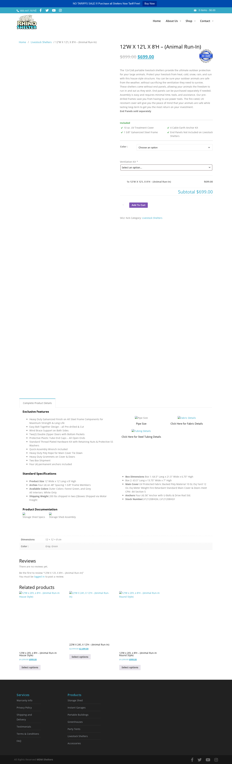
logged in (39, 576)
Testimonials (24, 726)
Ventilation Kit (129, 161)
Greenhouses (75, 721)
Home (22, 42)
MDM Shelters (45, 759)
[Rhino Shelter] (27, 22)
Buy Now (150, 3)
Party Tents (74, 729)
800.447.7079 (27, 10)
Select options (30, 667)
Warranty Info (24, 700)
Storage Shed (75, 700)
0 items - (207, 10)
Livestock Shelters (41, 42)
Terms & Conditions (28, 733)
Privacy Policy (24, 707)
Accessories (74, 743)
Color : (124, 146)
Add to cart (138, 205)
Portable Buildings (78, 714)
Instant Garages (77, 707)
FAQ (19, 741)
